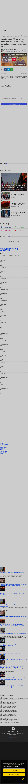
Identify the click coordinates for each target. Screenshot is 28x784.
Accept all (14, 770)
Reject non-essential (14, 774)
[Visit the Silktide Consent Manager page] (23, 779)
